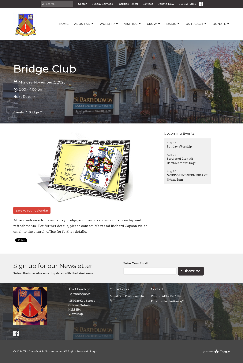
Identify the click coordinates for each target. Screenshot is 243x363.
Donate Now (166, 3)
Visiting (130, 24)
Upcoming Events (179, 133)
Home (64, 24)
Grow (152, 24)
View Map (75, 314)
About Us (82, 24)
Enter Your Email (135, 263)
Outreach (194, 24)
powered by (214, 354)
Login (93, 351)
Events (18, 112)
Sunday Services (102, 3)
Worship (107, 24)
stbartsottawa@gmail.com (175, 301)
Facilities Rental (128, 3)
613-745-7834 (187, 3)
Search (82, 3)
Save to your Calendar (32, 210)
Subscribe (191, 271)
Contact (148, 3)
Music (171, 24)
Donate (219, 24)
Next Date (22, 97)
